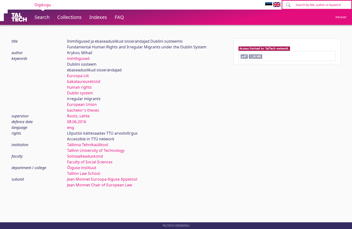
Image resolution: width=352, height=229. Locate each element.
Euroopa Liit (78, 75)
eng (70, 127)
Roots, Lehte (78, 116)
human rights (79, 87)
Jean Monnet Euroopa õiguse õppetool (102, 179)
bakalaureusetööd (83, 81)
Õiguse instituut (81, 167)
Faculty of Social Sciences (90, 162)
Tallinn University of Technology (96, 150)
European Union (82, 104)
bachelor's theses (83, 110)
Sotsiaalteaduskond (85, 156)
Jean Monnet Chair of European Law (99, 185)
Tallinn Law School (83, 173)
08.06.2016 (76, 121)
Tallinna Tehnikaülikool (87, 144)
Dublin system (80, 93)
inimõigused (78, 58)
